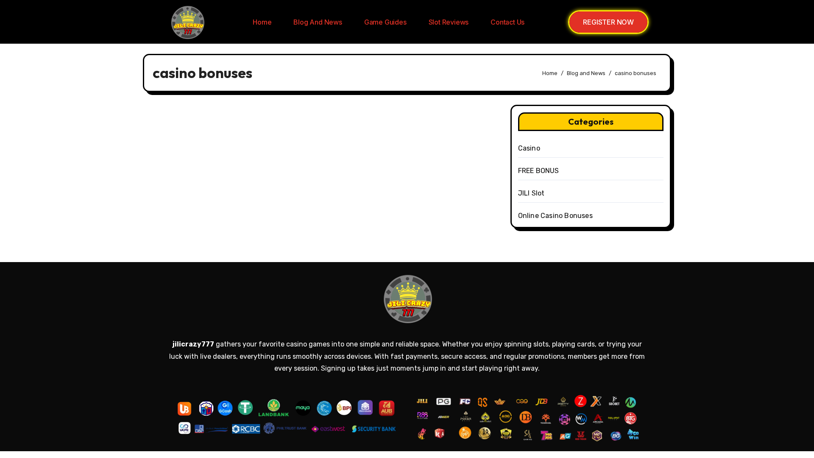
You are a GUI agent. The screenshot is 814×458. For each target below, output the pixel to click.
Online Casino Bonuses (555, 216)
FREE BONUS (538, 171)
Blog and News (317, 22)
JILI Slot (531, 193)
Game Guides (385, 22)
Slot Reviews (449, 22)
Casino (529, 148)
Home (262, 22)
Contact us (507, 22)
